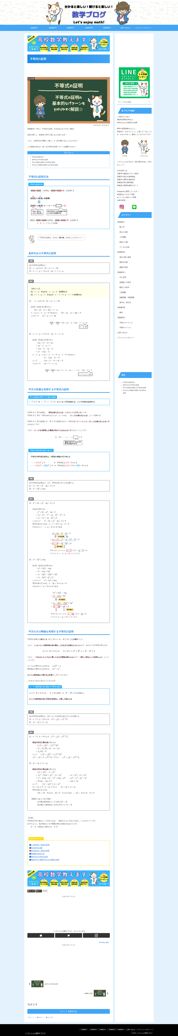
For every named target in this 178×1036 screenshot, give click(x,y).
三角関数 (122, 292)
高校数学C (121, 317)
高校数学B (121, 307)
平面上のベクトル (126, 322)
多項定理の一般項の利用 (40, 851)
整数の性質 (123, 267)
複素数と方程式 (125, 282)
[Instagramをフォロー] (96, 935)
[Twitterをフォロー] (68, 935)
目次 (65, 153)
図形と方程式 (124, 287)
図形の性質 (123, 262)
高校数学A (121, 252)
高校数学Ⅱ (121, 272)
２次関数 (122, 237)
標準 (45, 891)
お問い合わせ (122, 332)
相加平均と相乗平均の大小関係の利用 (45, 860)
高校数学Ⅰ (121, 222)
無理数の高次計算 (37, 854)
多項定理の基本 (37, 848)
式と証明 (31, 891)
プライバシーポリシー (125, 337)
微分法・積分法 (125, 302)
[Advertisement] (68, 69)
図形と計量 (123, 242)
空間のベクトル (125, 327)
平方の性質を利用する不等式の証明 (43, 162)
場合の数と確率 (125, 257)
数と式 (121, 227)
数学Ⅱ (39, 891)
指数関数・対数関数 (126, 297)
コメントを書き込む (68, 1011)
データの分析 (124, 247)
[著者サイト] (40, 935)
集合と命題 (123, 232)
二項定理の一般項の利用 (40, 845)
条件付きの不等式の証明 (40, 159)
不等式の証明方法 (37, 157)
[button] (149, 102)
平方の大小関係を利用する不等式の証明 (45, 165)
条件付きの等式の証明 (39, 857)
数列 (121, 312)
